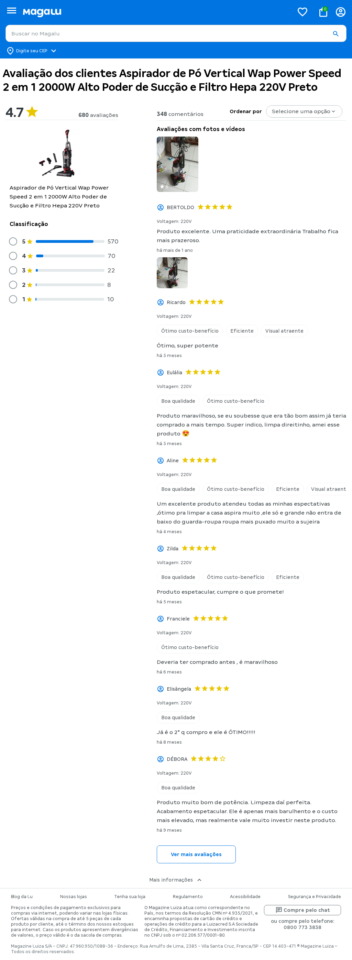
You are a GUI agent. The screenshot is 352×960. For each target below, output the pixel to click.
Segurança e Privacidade (314, 896)
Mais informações (171, 880)
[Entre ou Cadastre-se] (340, 12)
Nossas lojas (73, 896)
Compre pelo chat (307, 910)
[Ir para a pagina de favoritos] (302, 12)
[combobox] (176, 33)
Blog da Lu (22, 896)
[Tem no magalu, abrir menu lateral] (12, 10)
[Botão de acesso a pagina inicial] (155, 12)
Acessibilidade (245, 896)
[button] (335, 34)
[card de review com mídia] (177, 164)
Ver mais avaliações (196, 854)
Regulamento (188, 896)
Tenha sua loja (129, 896)
